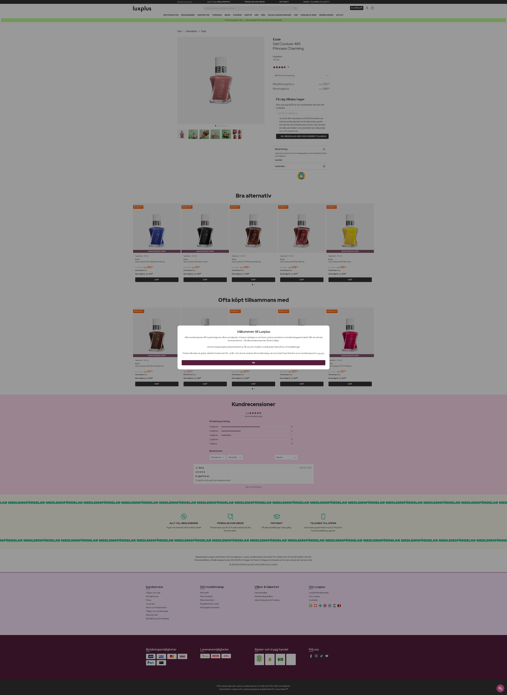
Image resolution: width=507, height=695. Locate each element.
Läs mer (320, 353)
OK (253, 362)
